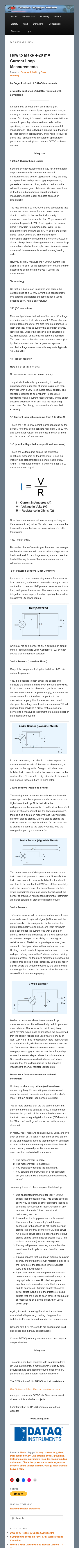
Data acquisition (18, 1455)
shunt (23, 1465)
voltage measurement (55, 1465)
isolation (46, 1459)
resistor (61, 1462)
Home (14, 16)
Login (28, 31)
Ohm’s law (28, 1462)
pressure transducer (45, 1462)
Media (23, 1452)
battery (40, 1452)
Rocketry (44, 16)
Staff (25, 23)
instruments (34, 1459)
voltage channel (35, 1465)
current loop (51, 1452)
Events (57, 16)
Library (14, 23)
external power (44, 1455)
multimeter (15, 1462)
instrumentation (18, 1459)
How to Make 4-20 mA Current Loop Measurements (30, 60)
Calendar (15, 31)
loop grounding (59, 1459)
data (60, 1452)
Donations (38, 23)
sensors (14, 1465)
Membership (28, 16)
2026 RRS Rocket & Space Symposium (32, 1532)
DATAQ (32, 1455)
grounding (58, 1455)
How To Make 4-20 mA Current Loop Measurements (36, 1389)
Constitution (55, 23)
